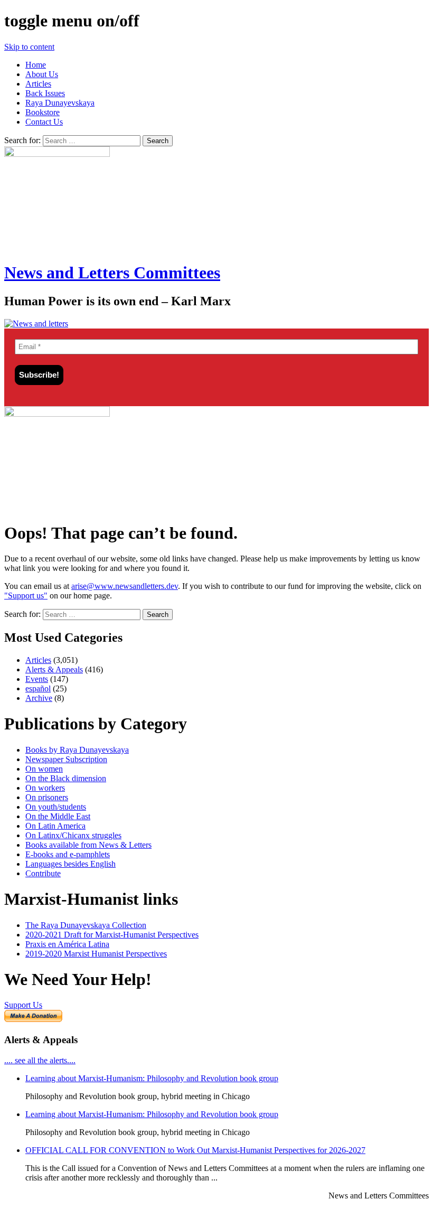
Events (36, 678)
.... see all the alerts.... (40, 1060)
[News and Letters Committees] (36, 323)
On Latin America (55, 825)
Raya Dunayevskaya (60, 102)
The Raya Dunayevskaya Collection (85, 925)
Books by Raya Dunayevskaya (77, 749)
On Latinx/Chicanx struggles (73, 835)
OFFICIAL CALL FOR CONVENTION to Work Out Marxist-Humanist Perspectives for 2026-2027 (195, 1150)
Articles (38, 83)
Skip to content (29, 46)
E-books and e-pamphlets (67, 854)
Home (35, 64)
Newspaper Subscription (66, 759)
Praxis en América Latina (67, 944)
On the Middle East (57, 816)
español (38, 688)
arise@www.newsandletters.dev (124, 586)
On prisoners (46, 797)
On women (44, 768)
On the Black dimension (65, 778)
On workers (45, 787)
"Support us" (26, 595)
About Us (41, 74)
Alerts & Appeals (54, 669)
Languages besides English (70, 863)
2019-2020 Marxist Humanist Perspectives (96, 953)
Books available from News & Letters (88, 844)
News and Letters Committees (112, 272)
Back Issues (45, 93)
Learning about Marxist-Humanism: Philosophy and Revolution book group (151, 1078)
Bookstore (42, 112)
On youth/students (55, 806)
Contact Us (44, 121)
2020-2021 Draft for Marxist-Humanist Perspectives (112, 934)
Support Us (23, 1004)
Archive (38, 697)
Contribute (43, 873)
